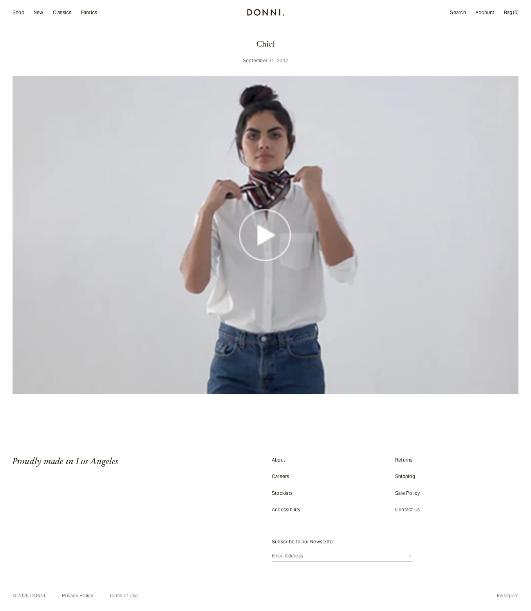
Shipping (405, 476)
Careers (280, 476)
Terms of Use (123, 595)
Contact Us (407, 509)
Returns (404, 460)
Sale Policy (407, 493)
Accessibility (286, 509)
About (278, 460)
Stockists (282, 493)
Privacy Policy (77, 595)
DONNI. (38, 595)
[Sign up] (410, 555)
